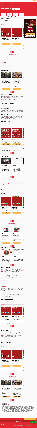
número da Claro (9, 96)
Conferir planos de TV (17, 88)
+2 (8, 312)
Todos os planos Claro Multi (12, 54)
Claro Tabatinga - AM (16, 5)
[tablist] (12, 25)
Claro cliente (15, 99)
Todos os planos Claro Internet (12, 223)
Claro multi (4, 67)
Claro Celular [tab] (3, 303)
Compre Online (15, 9)
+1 (19, 203)
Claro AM (11, 5)
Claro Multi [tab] (2, 24)
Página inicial (3, 5)
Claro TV (3, 65)
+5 (19, 312)
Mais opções (18, 421)
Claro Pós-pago (3, 280)
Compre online (6, 242)
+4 (8, 134)
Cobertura (8, 5)
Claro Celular (4, 63)
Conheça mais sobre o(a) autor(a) (6, 413)
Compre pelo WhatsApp (6, 144)
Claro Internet (4, 62)
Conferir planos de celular (6, 88)
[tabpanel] (12, 41)
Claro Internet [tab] (3, 193)
